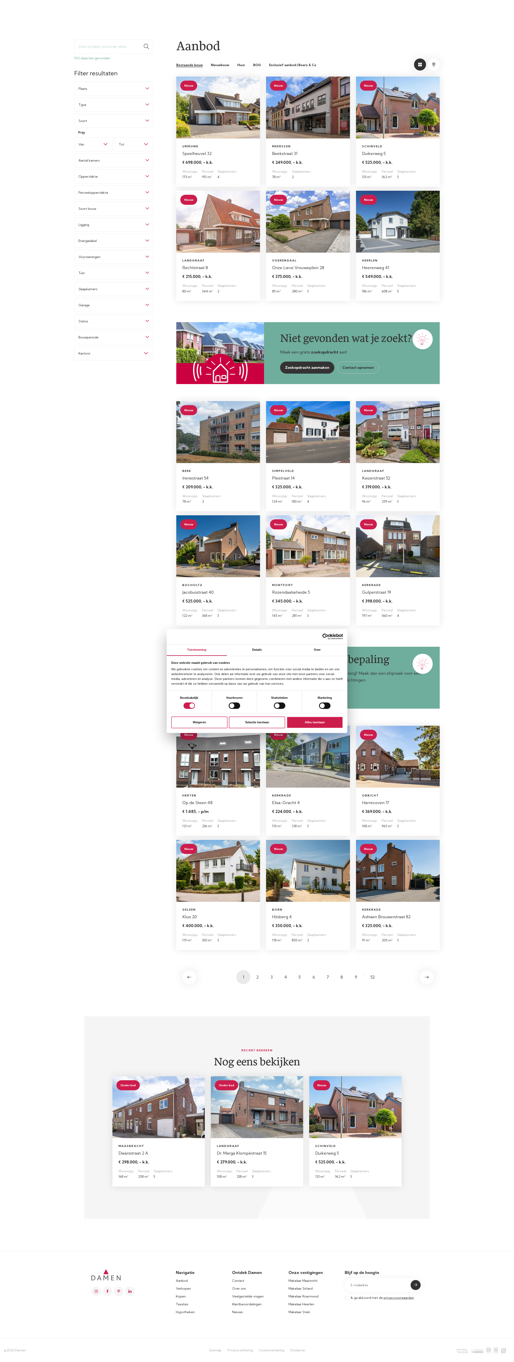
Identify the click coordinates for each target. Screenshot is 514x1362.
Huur (241, 65)
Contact (238, 1281)
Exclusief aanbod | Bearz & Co (292, 65)
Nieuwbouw (220, 65)
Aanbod (182, 1281)
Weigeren (199, 722)
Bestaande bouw (189, 65)
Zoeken (148, 46)
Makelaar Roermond (303, 1296)
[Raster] (420, 64)
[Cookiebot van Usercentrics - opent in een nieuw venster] (325, 636)
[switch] (234, 705)
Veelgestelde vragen (248, 1296)
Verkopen (183, 1288)
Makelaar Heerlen (301, 1304)
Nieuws (237, 1312)
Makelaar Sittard (301, 1288)
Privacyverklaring (240, 1350)
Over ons (239, 1288)
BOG (257, 65)
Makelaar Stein (299, 1312)
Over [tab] (317, 649)
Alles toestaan (315, 722)
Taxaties (182, 1304)
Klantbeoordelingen (247, 1304)
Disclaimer (297, 1350)
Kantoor (85, 353)
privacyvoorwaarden (399, 1298)
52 (372, 977)
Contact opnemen (358, 367)
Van (81, 144)
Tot (121, 144)
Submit (416, 1285)
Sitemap (215, 1350)
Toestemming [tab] (196, 649)
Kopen (181, 1296)
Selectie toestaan (257, 722)
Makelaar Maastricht (303, 1281)
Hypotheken (185, 1312)
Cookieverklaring (271, 1350)
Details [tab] (257, 649)
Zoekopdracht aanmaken (307, 367)
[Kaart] (434, 64)
